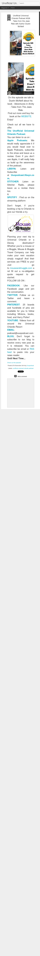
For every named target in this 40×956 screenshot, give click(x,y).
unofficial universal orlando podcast (23, 368)
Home (13, 8)
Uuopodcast (30, 365)
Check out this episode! (14, 362)
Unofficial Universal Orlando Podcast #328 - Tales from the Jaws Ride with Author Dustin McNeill (20, 21)
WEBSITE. (26, 116)
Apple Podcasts (17, 140)
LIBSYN (11, 168)
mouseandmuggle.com (21, 268)
